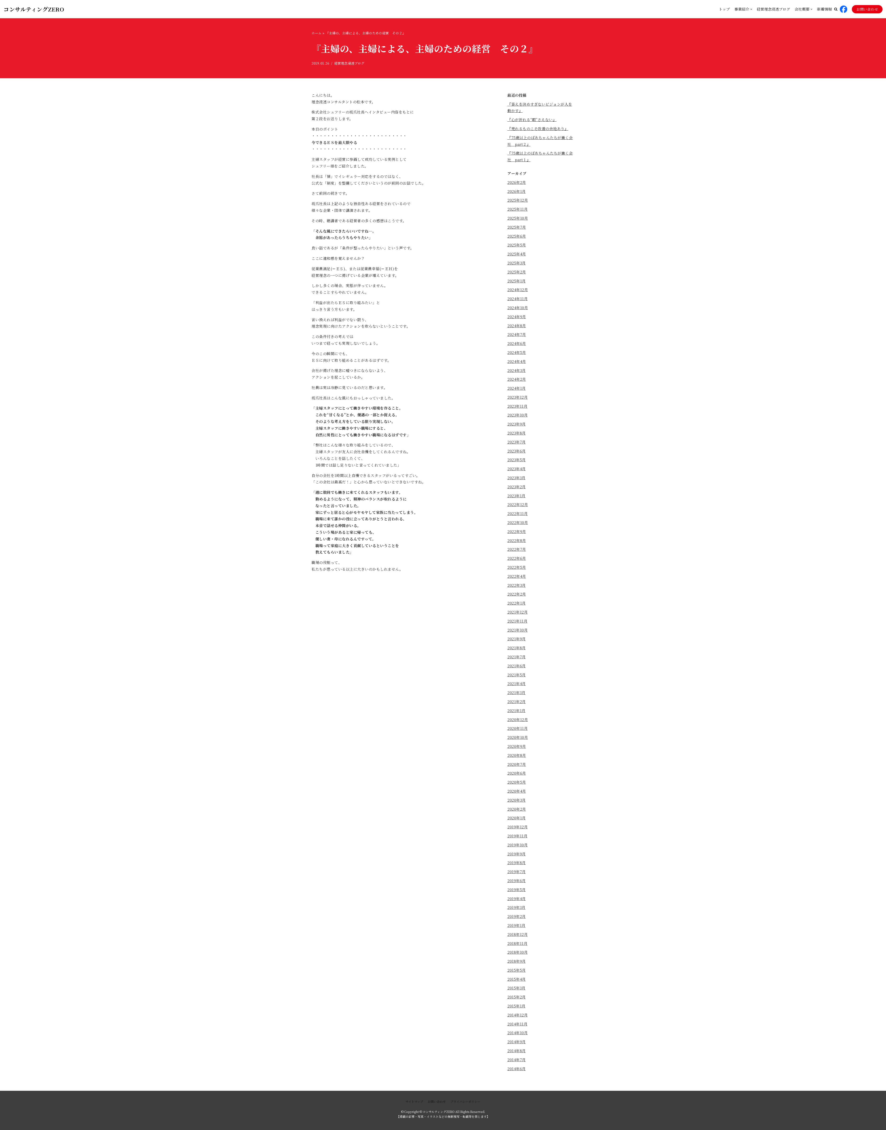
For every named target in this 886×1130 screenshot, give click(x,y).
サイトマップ (414, 1101)
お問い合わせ (867, 9)
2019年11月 (517, 836)
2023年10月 (517, 415)
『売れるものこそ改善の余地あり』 (537, 128)
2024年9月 (516, 316)
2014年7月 (516, 1059)
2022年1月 (516, 603)
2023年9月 (516, 424)
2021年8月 (516, 647)
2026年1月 (516, 191)
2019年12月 (517, 827)
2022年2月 (516, 594)
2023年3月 (516, 477)
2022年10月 (517, 522)
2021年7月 (516, 656)
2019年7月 (516, 871)
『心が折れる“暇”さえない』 (532, 119)
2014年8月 (516, 1050)
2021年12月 (517, 612)
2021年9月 (516, 638)
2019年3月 (516, 907)
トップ (724, 9)
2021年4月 (516, 683)
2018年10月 (517, 952)
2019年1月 (516, 925)
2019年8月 (516, 862)
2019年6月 (516, 880)
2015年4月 (516, 979)
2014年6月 (516, 1068)
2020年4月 (516, 791)
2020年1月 (516, 818)
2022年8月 (516, 540)
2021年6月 (516, 665)
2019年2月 (516, 916)
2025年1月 (516, 281)
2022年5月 (516, 567)
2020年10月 (517, 737)
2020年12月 (517, 719)
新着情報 (824, 9)
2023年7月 (516, 442)
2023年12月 (517, 397)
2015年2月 (516, 997)
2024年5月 (516, 352)
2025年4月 (516, 254)
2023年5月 (516, 459)
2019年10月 (517, 845)
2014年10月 (517, 1032)
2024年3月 (516, 370)
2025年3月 (516, 263)
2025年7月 (516, 227)
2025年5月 (516, 245)
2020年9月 (516, 746)
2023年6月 (516, 451)
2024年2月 (516, 379)
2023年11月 (517, 406)
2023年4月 (516, 468)
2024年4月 (516, 361)
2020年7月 (516, 764)
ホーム (316, 33)
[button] (836, 9)
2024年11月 (517, 298)
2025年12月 (517, 200)
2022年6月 (516, 558)
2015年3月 (516, 988)
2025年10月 (517, 218)
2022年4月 (516, 576)
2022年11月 (517, 513)
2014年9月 (516, 1041)
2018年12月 (517, 934)
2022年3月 (516, 585)
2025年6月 (516, 236)
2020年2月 (516, 809)
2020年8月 (516, 755)
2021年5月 (516, 674)
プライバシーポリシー (465, 1101)
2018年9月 (516, 961)
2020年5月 (516, 782)
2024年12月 (517, 289)
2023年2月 (516, 486)
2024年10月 (517, 307)
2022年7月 (516, 549)
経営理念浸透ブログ (773, 9)
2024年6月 (516, 343)
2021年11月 (517, 621)
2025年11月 (517, 209)
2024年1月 (516, 388)
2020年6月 (516, 773)
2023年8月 (516, 433)
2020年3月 (516, 800)
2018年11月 (517, 943)
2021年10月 (517, 630)
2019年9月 (516, 854)
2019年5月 (516, 889)
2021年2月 (516, 701)
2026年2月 (516, 182)
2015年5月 (516, 970)
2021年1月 (516, 710)
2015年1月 (516, 1006)
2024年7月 (516, 334)
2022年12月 (517, 504)
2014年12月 (517, 1015)
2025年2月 (516, 272)
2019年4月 (516, 898)
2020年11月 (517, 728)
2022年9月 (516, 531)
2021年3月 (516, 692)
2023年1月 (516, 495)
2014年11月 (517, 1024)
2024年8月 (516, 325)
